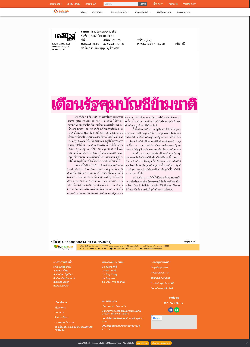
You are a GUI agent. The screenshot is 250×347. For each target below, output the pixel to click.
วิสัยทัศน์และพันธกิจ (160, 278)
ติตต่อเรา (173, 4)
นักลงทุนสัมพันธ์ (141, 12)
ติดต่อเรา (59, 312)
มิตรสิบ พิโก (90, 4)
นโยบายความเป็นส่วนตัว (114, 306)
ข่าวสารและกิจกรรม (64, 322)
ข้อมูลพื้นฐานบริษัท (160, 267)
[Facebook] (170, 310)
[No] (246, 343)
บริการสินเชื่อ (97, 12)
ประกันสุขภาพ (109, 278)
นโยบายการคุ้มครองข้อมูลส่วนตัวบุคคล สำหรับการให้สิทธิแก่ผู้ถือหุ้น (121, 312)
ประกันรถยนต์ (109, 270)
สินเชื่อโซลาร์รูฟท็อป (63, 274)
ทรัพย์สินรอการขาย (164, 12)
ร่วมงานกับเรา (189, 4)
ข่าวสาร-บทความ (183, 12)
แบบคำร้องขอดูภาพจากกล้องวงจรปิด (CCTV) (121, 327)
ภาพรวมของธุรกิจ (160, 273)
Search (142, 4)
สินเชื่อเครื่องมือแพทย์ (64, 278)
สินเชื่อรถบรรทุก (61, 282)
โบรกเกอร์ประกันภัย (119, 12)
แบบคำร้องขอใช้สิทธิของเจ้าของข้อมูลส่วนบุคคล (122, 320)
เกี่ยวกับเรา (158, 4)
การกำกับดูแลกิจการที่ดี (162, 283)
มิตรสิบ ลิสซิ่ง (55, 4)
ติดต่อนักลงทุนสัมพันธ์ (162, 288)
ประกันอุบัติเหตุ (109, 274)
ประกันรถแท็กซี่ (109, 267)
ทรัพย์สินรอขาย (60, 286)
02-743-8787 (173, 303)
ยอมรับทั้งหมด (142, 343)
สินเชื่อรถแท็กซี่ (60, 270)
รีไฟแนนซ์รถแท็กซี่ (62, 267)
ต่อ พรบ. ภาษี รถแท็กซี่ (113, 282)
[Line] (176, 310)
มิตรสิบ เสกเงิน (73, 4)
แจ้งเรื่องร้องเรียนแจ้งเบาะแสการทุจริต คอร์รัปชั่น (74, 328)
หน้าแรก (84, 12)
